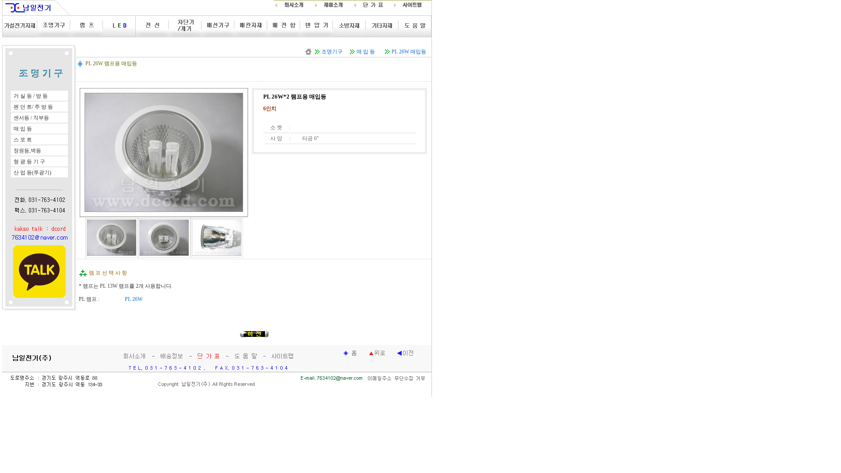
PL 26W (133, 299)
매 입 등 (366, 52)
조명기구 (332, 52)
